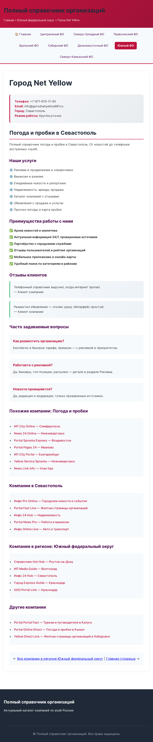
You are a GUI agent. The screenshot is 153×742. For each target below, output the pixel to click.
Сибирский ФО (58, 45)
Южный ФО (126, 45)
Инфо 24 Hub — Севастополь (35, 576)
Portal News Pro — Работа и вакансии (41, 522)
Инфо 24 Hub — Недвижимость (37, 515)
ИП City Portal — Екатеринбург (36, 454)
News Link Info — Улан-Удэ (33, 468)
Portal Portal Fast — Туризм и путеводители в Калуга (53, 622)
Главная (9, 20)
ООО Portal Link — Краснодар (35, 590)
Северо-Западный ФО (89, 34)
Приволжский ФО (126, 34)
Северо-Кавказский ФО (76, 56)
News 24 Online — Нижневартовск (39, 433)
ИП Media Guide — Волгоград (35, 569)
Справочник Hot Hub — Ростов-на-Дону (43, 562)
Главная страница (120, 659)
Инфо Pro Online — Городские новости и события (50, 501)
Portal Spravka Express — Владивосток (42, 440)
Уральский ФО (29, 45)
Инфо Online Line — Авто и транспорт (41, 529)
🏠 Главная (23, 34)
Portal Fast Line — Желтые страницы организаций (51, 508)
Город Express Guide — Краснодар (39, 583)
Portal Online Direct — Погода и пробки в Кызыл (49, 629)
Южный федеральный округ (35, 20)
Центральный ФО (52, 34)
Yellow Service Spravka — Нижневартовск (44, 461)
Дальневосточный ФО (93, 45)
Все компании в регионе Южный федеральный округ (60, 659)
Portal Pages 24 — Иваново (34, 447)
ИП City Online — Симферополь (37, 426)
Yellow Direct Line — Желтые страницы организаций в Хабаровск (62, 636)
